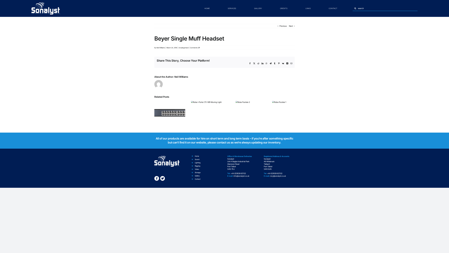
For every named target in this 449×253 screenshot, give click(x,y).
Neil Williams (161, 48)
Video (197, 169)
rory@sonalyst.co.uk (278, 176)
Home (197, 156)
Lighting (198, 163)
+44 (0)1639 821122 (238, 173)
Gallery (197, 176)
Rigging (197, 166)
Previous (283, 26)
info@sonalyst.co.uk (241, 176)
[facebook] (156, 178)
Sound (197, 159)
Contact (198, 179)
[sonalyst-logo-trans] (46, 3)
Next (291, 26)
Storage (198, 172)
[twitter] (162, 178)
